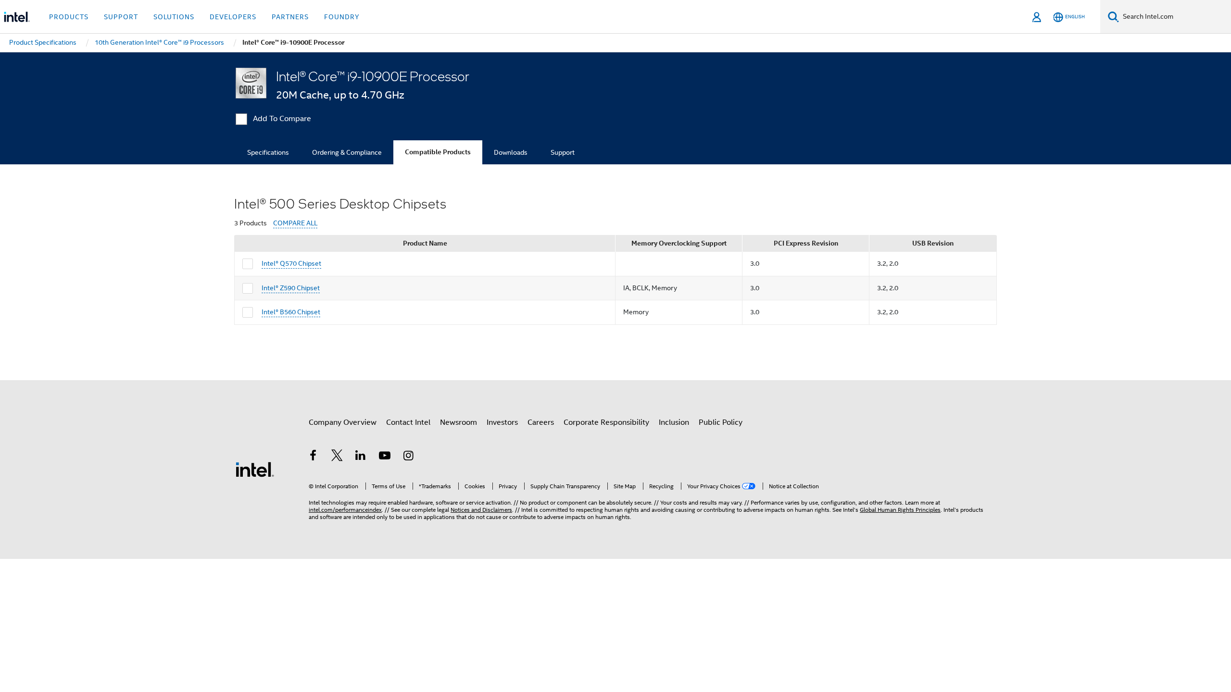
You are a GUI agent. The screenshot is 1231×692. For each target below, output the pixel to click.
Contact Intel (408, 422)
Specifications (268, 152)
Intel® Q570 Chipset (291, 263)
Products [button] (68, 16)
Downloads (511, 152)
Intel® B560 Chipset (291, 312)
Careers (541, 422)
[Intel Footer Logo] (255, 469)
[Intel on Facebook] (313, 457)
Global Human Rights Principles (900, 509)
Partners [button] (290, 16)
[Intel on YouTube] (385, 457)
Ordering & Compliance (347, 152)
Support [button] (121, 16)
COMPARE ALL (295, 223)
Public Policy (720, 422)
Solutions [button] (173, 16)
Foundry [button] (342, 16)
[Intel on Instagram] (408, 457)
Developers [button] (233, 16)
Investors (502, 422)
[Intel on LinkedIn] (360, 457)
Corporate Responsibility (606, 422)
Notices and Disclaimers (481, 509)
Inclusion (674, 422)
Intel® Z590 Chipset (291, 288)
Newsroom (458, 422)
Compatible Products (438, 152)
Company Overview (343, 422)
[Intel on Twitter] (337, 457)
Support (563, 152)
